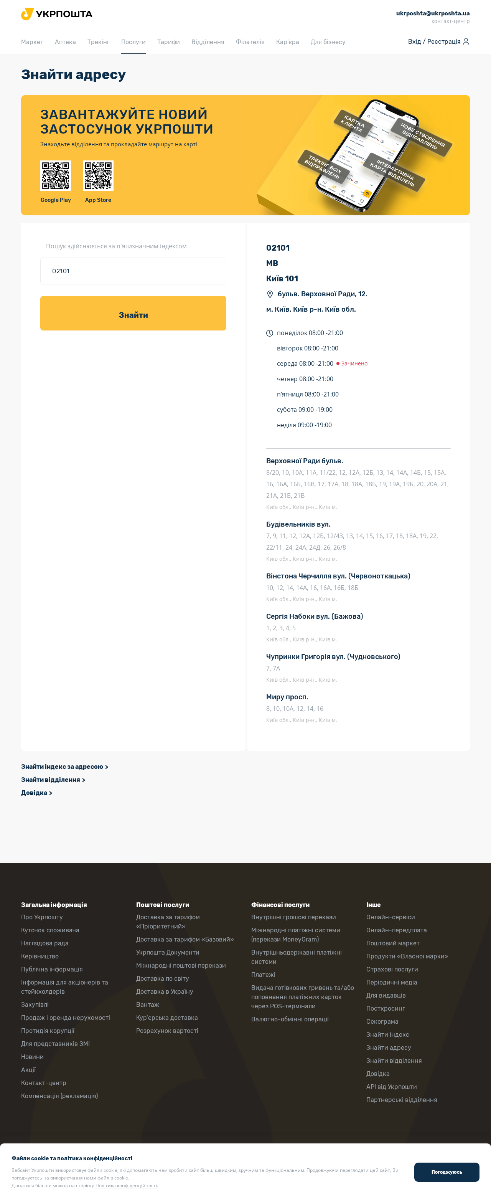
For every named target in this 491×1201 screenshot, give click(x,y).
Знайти (133, 315)
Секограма (382, 1021)
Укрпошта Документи (167, 952)
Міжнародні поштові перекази (181, 965)
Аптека (65, 42)
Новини (32, 1057)
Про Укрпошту (42, 917)
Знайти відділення (50, 779)
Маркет (32, 42)
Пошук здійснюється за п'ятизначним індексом (116, 246)
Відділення (207, 42)
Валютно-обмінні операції (290, 1019)
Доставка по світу (162, 978)
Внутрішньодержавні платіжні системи (296, 957)
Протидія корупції (47, 1030)
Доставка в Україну (164, 991)
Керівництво (40, 956)
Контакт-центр (43, 1083)
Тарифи (168, 42)
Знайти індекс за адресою (62, 766)
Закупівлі (35, 1004)
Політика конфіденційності (126, 1185)
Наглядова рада (45, 943)
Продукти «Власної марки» (407, 956)
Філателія (250, 42)
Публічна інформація (52, 969)
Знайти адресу (388, 1047)
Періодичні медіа (391, 982)
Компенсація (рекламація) (59, 1096)
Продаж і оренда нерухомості (65, 1017)
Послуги (133, 42)
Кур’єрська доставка (167, 1017)
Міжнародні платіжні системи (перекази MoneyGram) (295, 935)
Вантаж (147, 1004)
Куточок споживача (50, 930)
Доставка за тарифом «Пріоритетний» (168, 922)
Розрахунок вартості (167, 1030)
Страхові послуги (392, 969)
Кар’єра (287, 42)
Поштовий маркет (393, 943)
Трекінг (98, 42)
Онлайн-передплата (396, 930)
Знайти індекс (387, 1034)
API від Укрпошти (391, 1086)
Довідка (34, 792)
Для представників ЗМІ (55, 1043)
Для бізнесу (328, 42)
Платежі (263, 974)
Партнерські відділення (401, 1100)
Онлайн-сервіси (390, 917)
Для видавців (386, 995)
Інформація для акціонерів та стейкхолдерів (64, 987)
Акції (28, 1070)
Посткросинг (385, 1008)
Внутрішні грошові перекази (293, 917)
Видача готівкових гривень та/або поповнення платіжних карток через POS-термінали (302, 997)
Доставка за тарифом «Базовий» (185, 939)
